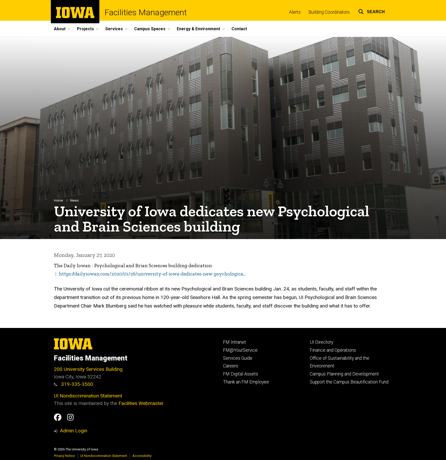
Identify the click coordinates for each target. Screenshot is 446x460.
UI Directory (321, 342)
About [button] (60, 28)
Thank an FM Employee (246, 382)
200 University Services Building (88, 369)
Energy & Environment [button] (198, 28)
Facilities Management (146, 12)
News (74, 200)
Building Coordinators (329, 12)
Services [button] (114, 28)
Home (58, 200)
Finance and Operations (333, 350)
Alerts (295, 12)
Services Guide (237, 358)
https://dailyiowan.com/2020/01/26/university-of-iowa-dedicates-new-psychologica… (152, 274)
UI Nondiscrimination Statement (88, 396)
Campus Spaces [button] (149, 28)
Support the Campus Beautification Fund (349, 382)
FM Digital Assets (240, 374)
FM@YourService (240, 350)
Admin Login (73, 431)
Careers (230, 366)
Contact (239, 28)
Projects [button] (85, 28)
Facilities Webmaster (141, 403)
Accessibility (142, 456)
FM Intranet (234, 342)
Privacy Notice (64, 456)
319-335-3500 (76, 384)
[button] (371, 11)
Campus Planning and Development (344, 374)
